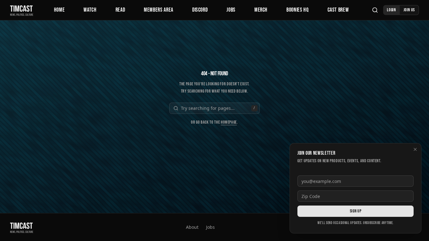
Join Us (409, 10)
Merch (261, 10)
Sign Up (355, 211)
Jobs (231, 10)
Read (120, 10)
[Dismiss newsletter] (415, 149)
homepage (229, 122)
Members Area (158, 10)
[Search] (375, 10)
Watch (90, 10)
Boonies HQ (297, 10)
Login (391, 10)
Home (59, 10)
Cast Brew (338, 10)
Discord (200, 10)
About (192, 227)
